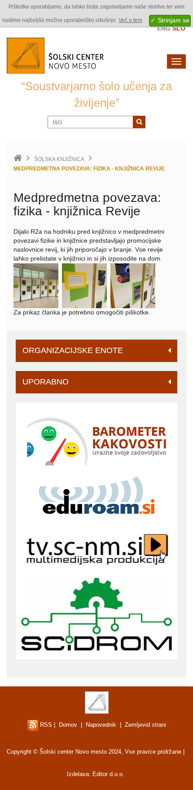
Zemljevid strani (145, 724)
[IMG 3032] (84, 285)
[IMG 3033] (132, 285)
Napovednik (101, 724)
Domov (68, 724)
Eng (164, 28)
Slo (178, 28)
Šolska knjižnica (59, 159)
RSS (45, 724)
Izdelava (78, 774)
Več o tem (130, 20)
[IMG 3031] (35, 285)
